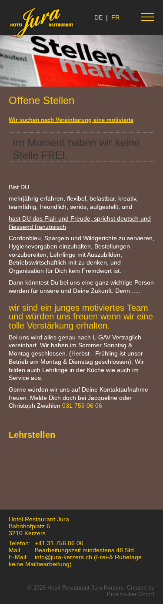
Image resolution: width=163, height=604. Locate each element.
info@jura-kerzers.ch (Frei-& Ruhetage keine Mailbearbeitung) (75, 560)
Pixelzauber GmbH (130, 594)
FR (115, 17)
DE (98, 17)
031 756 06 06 (82, 405)
